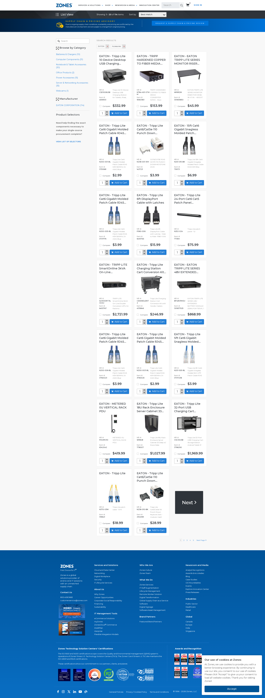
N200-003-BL (143, 370)
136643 (102, 517)
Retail (188, 610)
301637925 (178, 308)
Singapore (190, 631)
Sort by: (140, 14)
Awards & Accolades (195, 573)
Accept (232, 688)
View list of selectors (68, 141)
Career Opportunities (103, 597)
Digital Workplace (102, 576)
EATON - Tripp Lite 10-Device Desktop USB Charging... (112, 59)
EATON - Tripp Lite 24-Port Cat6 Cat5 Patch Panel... (187, 199)
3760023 (103, 378)
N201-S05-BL (179, 370)
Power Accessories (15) (67, 77)
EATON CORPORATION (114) (70, 105)
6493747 (103, 308)
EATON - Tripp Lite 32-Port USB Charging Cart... (187, 407)
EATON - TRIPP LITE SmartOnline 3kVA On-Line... (113, 268)
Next (188, 502)
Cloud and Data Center (104, 570)
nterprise (98, 631)
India (188, 628)
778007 (140, 447)
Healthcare (191, 607)
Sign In (198, 5)
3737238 (178, 378)
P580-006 (141, 231)
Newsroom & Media (125, 5)
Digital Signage (146, 607)
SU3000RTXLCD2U (105, 302)
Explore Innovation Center (197, 589)
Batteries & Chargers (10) (68, 54)
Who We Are (146, 565)
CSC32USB (178, 440)
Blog (188, 576)
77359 (177, 239)
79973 (177, 169)
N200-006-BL (105, 370)
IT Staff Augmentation (149, 588)
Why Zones (99, 594)
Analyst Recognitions (195, 570)
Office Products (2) (65, 72)
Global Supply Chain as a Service (154, 601)
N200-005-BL (105, 231)
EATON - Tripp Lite (112, 473)
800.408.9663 (66, 597)
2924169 (140, 517)
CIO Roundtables (193, 583)
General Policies (116, 692)
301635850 (178, 100)
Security (98, 580)
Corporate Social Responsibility (108, 601)
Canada (189, 622)
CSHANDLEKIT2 (143, 302)
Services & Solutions (89, 5)
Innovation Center (149, 5)
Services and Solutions (106, 565)
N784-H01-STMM (143, 93)
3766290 (178, 447)
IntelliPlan (98, 628)
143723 (140, 169)
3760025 (141, 378)
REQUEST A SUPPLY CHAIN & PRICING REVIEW (180, 23)
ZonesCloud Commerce (105, 625)
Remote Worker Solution (151, 594)
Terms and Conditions (159, 692)
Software (144, 604)
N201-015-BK (179, 162)
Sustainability (100, 607)
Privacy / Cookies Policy (136, 692)
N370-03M (103, 509)
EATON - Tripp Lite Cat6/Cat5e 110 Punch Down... (150, 129)
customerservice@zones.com (71, 600)
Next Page (201, 540)
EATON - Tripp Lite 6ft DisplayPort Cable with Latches (150, 199)
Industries (191, 599)
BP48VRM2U (179, 301)
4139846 (140, 308)
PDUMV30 (103, 440)
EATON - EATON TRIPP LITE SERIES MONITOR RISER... (187, 59)
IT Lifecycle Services (103, 583)
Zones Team (145, 573)
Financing (98, 604)
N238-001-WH (143, 162)
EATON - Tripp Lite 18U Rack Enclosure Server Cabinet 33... (151, 407)
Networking (99, 573)
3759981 (102, 169)
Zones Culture (146, 570)
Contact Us (66, 592)
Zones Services (146, 585)
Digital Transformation (149, 597)
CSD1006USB (104, 92)
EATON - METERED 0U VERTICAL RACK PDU (113, 407)
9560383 (140, 100)
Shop (108, 5)
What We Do (146, 580)
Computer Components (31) (69, 59)
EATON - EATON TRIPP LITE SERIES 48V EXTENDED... (187, 268)
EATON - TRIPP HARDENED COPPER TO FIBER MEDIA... (151, 59)
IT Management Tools (105, 613)
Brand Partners (147, 616)
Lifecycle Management (150, 591)
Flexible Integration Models (106, 634)
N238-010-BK (142, 509)
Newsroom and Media (197, 565)
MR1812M (178, 92)
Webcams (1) (62, 91)
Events (189, 586)
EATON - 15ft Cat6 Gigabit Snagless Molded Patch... (186, 129)
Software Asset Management (152, 610)
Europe (189, 625)
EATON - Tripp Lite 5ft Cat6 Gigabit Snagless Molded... (187, 338)
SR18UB (140, 440)
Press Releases (192, 592)
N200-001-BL (105, 162)
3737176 (102, 239)
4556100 (102, 100)
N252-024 (178, 231)
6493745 (140, 239)
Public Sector (192, 604)
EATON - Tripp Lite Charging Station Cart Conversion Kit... (151, 268)
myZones (98, 622)
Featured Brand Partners (151, 622)
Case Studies (191, 580)
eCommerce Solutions (104, 618)
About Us (99, 589)
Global (189, 616)
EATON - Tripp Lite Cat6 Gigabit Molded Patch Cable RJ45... (113, 129)
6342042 (103, 447)
